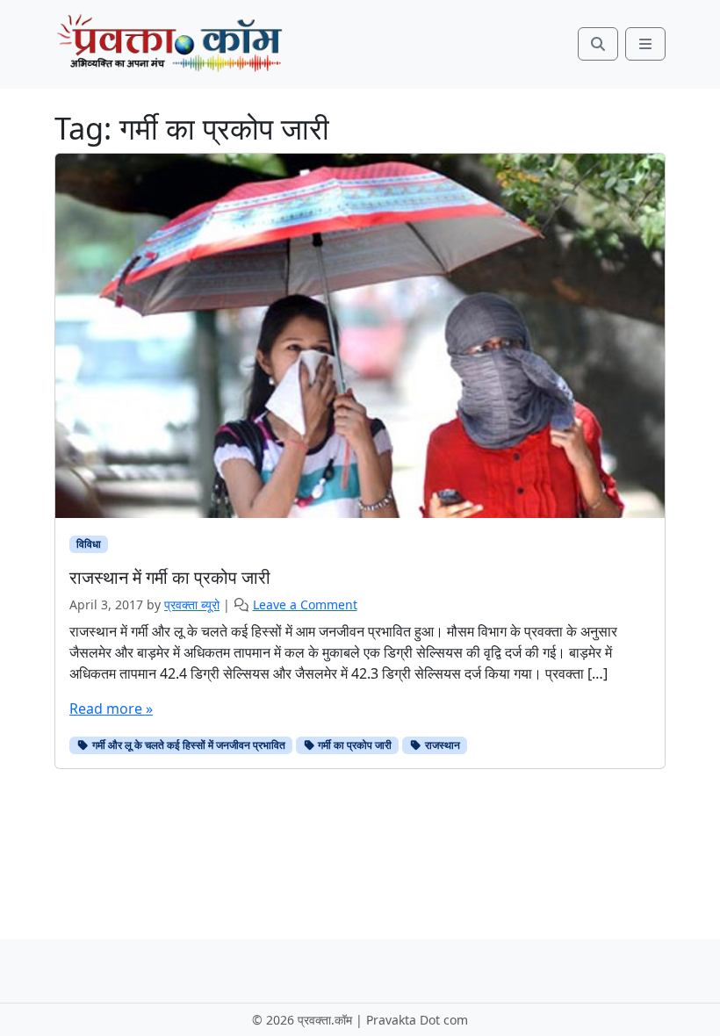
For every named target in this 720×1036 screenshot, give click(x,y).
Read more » (111, 708)
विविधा (88, 543)
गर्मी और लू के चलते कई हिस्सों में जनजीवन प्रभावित (187, 744)
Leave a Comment (305, 604)
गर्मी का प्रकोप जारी (353, 744)
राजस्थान (441, 744)
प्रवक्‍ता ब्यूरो (192, 604)
